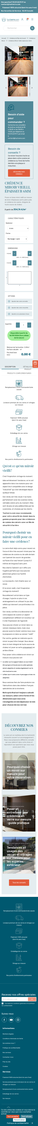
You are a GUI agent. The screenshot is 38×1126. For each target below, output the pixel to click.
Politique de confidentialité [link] (17, 1123)
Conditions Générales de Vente (13, 1038)
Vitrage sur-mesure (19, 446)
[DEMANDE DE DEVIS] (35, 363)
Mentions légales (8, 1034)
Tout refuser (27, 1116)
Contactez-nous (8, 1057)
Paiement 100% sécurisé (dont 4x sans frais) (17, 1077)
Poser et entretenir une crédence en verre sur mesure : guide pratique (19, 816)
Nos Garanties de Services (11, 11)
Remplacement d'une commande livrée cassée (18, 1089)
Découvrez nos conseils (19, 173)
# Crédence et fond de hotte (15, 806)
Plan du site (6, 1062)
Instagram (18, 1019)
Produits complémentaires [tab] (19, 373)
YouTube (11, 1019)
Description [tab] (10, 367)
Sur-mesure (6, 1098)
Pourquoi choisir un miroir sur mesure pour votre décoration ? (19, 774)
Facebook (4, 1019)
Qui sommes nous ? (9, 1043)
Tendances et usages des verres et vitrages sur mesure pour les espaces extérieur (19, 856)
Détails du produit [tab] (28, 368)
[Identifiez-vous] (22, 19)
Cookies (5, 1066)
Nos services (7, 1052)
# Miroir (9, 764)
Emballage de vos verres (19, 433)
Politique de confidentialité (11, 1048)
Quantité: (8, 324)
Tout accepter (12, 1116)
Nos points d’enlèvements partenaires (19, 459)
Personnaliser (19, 1120)
